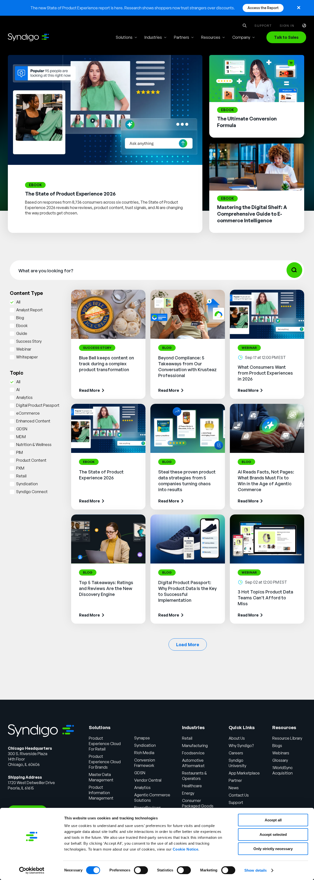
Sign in (287, 25)
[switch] (141, 870)
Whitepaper (27, 357)
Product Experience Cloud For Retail (105, 743)
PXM (20, 468)
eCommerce (28, 413)
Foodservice (193, 752)
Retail (21, 475)
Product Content (31, 460)
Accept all (273, 820)
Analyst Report (29, 309)
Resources (210, 37)
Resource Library (287, 738)
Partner (235, 780)
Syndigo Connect (32, 491)
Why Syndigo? (241, 745)
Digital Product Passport (37, 405)
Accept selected (273, 834)
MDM (21, 436)
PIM (19, 452)
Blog (20, 317)
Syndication (27, 483)
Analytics (24, 397)
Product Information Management (101, 793)
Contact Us (239, 795)
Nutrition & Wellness (34, 444)
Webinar (23, 349)
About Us (237, 738)
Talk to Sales (286, 37)
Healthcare (192, 785)
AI (18, 389)
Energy (188, 793)
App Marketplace (244, 773)
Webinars (280, 752)
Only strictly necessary (273, 849)
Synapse (142, 738)
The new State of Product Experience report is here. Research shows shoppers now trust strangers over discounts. (132, 7)
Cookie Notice (185, 849)
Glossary (280, 760)
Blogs (277, 745)
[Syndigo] (28, 37)
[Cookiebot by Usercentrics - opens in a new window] (31, 870)
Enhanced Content (33, 421)
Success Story (29, 341)
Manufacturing (195, 745)
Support (263, 25)
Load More (187, 644)
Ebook (22, 325)
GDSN (21, 428)
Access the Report (263, 8)
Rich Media (144, 752)
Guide (21, 333)
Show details (255, 870)
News (234, 787)
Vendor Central (147, 780)
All (18, 302)
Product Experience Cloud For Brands (105, 762)
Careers (236, 752)
